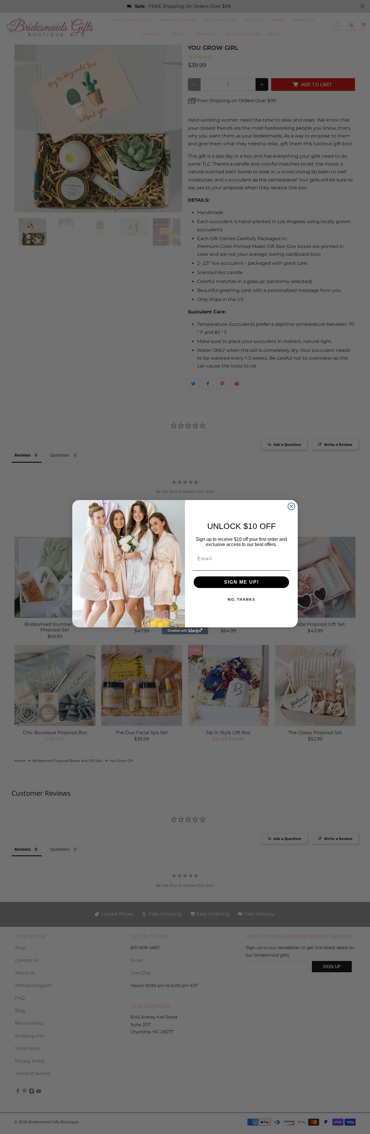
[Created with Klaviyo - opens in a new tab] (185, 630)
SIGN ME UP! (241, 582)
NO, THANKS (241, 600)
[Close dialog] (291, 506)
